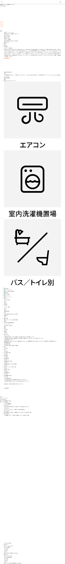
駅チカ (5, 43)
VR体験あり (6, 46)
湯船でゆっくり (7, 42)
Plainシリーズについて (4, 398)
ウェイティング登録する (8, 48)
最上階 (5, 45)
